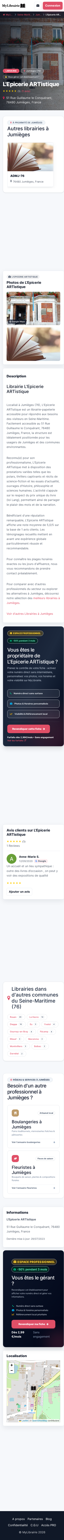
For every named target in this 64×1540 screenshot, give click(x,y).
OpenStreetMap (39, 1420)
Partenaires (35, 1519)
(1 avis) (26, 91)
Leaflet (24, 1420)
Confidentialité (18, 1525)
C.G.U (34, 1525)
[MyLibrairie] (15, 5)
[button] (33, 1388)
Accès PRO (48, 1525)
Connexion (52, 5)
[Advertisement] (32, 232)
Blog (49, 1519)
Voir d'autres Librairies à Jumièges (30, 613)
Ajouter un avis (19, 891)
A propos (18, 1519)
